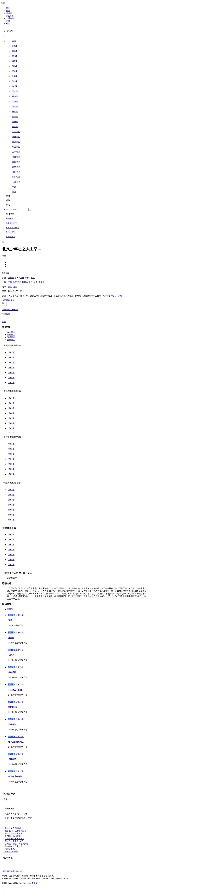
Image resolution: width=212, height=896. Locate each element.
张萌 (10, 287)
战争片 (15, 66)
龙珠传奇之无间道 (17, 844)
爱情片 (15, 56)
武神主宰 (10, 232)
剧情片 (15, 81)
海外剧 (15, 122)
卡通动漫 (10, 18)
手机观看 (10, 312)
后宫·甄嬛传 (13, 828)
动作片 (15, 46)
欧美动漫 (16, 167)
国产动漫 (16, 152)
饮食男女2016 (14, 841)
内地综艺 (16, 132)
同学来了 (10, 237)
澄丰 (15, 287)
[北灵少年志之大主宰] (3, 134)
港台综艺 (16, 137)
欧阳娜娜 (17, 282)
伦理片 (15, 86)
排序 (4, 322)
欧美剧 (15, 117)
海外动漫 (16, 172)
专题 (8, 21)
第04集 (11, 367)
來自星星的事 (12, 228)
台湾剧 (15, 101)
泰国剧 (15, 127)
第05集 (11, 373)
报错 (12, 300)
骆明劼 (25, 282)
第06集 (11, 378)
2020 (33, 278)
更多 (5, 799)
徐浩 (36, 282)
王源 (10, 282)
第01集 (11, 352)
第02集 (11, 357)
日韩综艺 (16, 142)
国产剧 (15, 91)
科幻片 (15, 61)
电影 (8, 11)
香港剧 (15, 96)
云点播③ (11, 337)
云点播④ (11, 340)
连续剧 (9, 13)
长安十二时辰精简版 (16, 831)
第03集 (11, 362)
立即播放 (6, 300)
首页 (8, 8)
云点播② (11, 335)
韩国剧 (15, 106)
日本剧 (15, 112)
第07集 (11, 383)
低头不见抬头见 (14, 839)
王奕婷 (41, 282)
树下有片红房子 (15, 776)
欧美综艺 (16, 147)
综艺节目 (10, 16)
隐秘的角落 (9, 808)
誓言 (11, 851)
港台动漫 (16, 157)
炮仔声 (9, 218)
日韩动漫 (16, 162)
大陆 (22, 278)
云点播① (11, 332)
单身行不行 (11, 223)
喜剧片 (15, 51)
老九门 (11, 849)
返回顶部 (11, 871)
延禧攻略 (13, 836)
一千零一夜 (14, 846)
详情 (120, 296)
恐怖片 (15, 71)
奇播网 (35, 883)
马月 (31, 282)
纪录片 (15, 76)
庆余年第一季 (13, 833)
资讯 (8, 23)
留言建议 (20, 871)
